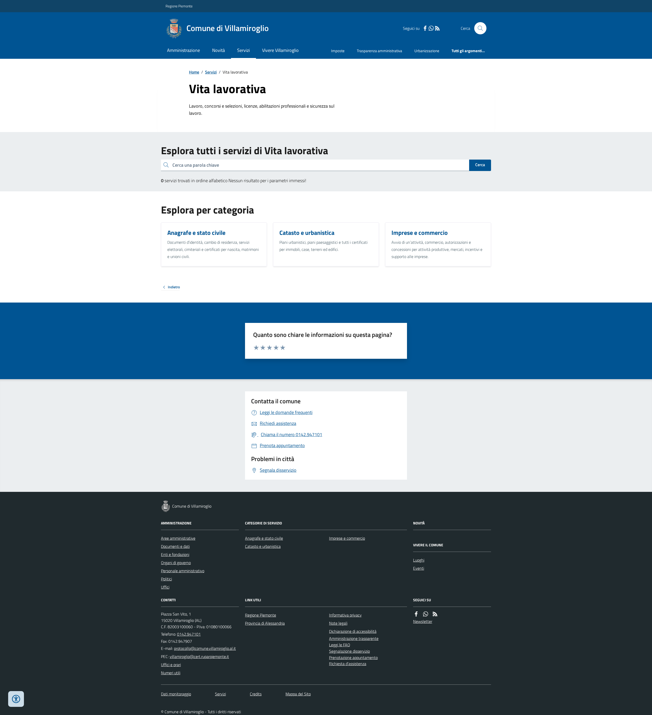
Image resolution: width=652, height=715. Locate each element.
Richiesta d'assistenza (347, 664)
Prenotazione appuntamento (353, 657)
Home (194, 72)
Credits (256, 694)
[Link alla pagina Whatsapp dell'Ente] (426, 614)
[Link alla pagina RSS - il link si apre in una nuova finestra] (437, 28)
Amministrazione (183, 50)
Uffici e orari (171, 665)
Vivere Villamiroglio (280, 50)
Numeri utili (170, 673)
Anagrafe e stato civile (264, 538)
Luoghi (418, 560)
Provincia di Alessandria (265, 623)
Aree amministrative (178, 538)
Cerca (480, 165)
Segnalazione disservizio (349, 651)
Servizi (243, 50)
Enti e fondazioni (175, 554)
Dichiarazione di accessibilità (352, 631)
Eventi (418, 568)
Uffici (165, 587)
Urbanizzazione (426, 51)
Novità (218, 50)
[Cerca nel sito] (478, 28)
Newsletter (422, 621)
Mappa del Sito (298, 694)
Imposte (338, 51)
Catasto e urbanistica (263, 546)
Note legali (338, 623)
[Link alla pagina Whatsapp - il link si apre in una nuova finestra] (431, 28)
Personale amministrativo (182, 571)
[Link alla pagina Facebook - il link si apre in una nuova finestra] (425, 28)
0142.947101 (189, 634)
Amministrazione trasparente (353, 638)
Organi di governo (176, 563)
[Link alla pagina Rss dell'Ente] (435, 614)
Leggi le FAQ (339, 645)
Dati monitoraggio (176, 694)
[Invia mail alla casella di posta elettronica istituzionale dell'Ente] (205, 648)
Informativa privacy (345, 615)
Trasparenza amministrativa (379, 51)
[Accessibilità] (16, 699)
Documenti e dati (175, 546)
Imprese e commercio (347, 538)
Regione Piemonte (179, 6)
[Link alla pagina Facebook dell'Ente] (416, 614)
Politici (166, 579)
